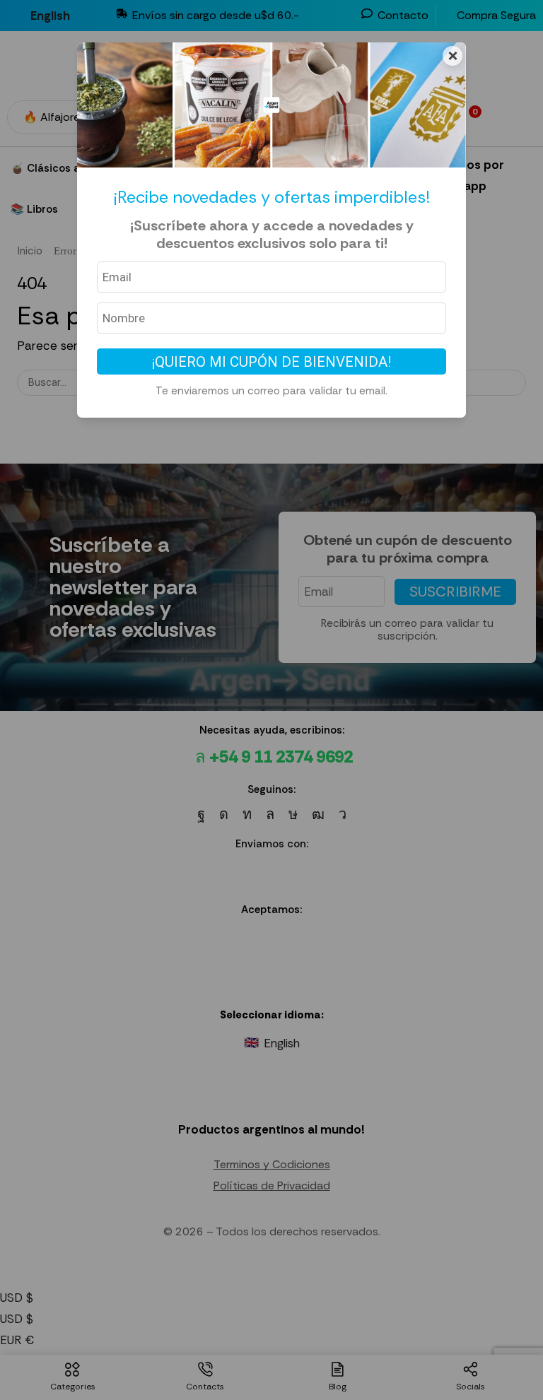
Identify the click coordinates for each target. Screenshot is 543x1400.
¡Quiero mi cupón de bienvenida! (271, 361)
